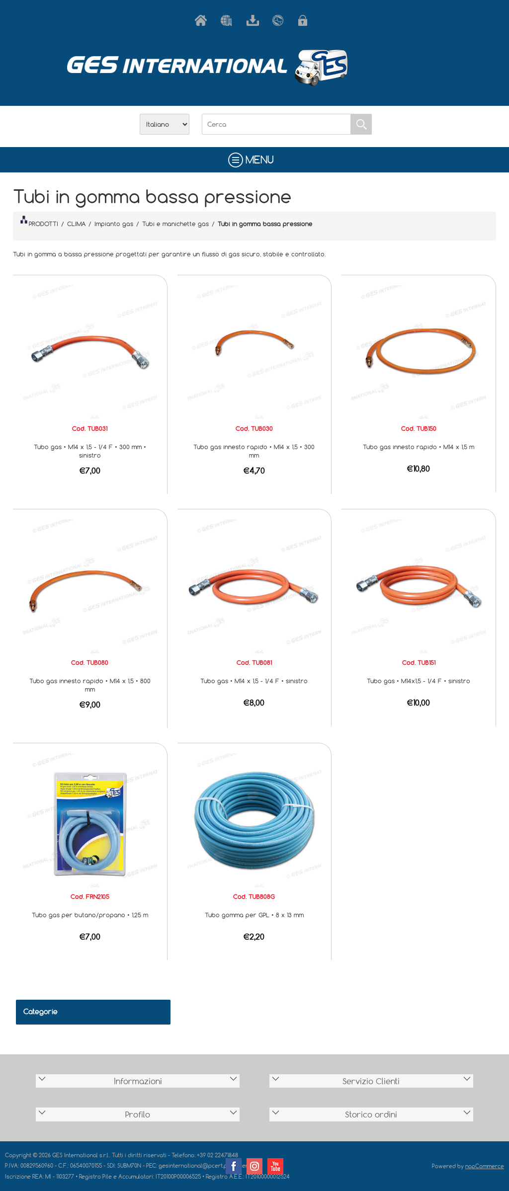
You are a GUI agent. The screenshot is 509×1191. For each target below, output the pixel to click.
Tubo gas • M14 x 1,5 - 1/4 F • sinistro (254, 681)
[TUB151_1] (418, 585)
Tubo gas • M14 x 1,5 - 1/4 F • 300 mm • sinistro (90, 451)
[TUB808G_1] (254, 819)
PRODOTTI (43, 224)
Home (203, 20)
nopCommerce (484, 1166)
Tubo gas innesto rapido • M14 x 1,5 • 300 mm (254, 451)
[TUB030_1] (254, 351)
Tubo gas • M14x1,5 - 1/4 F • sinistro (418, 681)
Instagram (254, 1166)
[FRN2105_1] (90, 819)
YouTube (275, 1166)
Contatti (280, 20)
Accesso (306, 20)
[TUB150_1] (418, 351)
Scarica (254, 20)
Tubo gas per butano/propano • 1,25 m (90, 915)
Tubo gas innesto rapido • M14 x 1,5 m (418, 447)
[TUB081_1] (254, 585)
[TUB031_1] (90, 351)
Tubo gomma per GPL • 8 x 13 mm (254, 915)
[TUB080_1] (90, 585)
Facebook (234, 1166)
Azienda (229, 20)
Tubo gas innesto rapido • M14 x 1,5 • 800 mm (90, 685)
